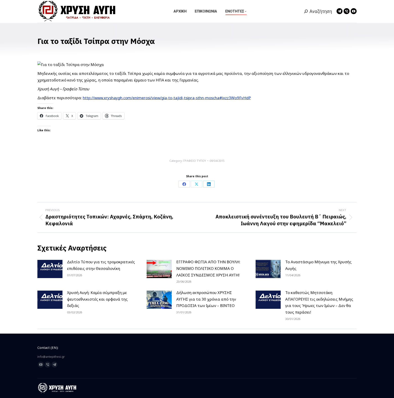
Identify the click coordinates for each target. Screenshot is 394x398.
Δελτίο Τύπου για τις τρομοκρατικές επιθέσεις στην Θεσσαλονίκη (101, 265)
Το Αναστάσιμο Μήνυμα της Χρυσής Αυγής (318, 265)
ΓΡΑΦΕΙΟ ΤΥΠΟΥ (194, 161)
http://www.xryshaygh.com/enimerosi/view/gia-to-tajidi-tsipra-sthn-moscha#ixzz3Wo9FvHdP (167, 97)
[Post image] (49, 269)
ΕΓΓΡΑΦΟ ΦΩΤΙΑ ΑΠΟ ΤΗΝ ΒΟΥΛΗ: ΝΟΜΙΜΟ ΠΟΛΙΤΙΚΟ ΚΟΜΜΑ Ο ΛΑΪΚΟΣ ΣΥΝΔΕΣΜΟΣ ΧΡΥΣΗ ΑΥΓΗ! (208, 268)
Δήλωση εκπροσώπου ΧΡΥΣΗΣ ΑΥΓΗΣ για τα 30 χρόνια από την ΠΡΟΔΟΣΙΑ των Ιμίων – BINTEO (206, 299)
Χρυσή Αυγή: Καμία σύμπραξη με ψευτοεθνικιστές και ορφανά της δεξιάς (97, 299)
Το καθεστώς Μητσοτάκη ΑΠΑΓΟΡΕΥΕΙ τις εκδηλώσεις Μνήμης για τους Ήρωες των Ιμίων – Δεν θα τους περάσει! (319, 302)
